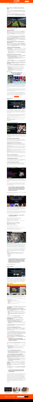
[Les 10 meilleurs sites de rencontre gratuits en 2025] (25, 389)
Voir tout (28, 386)
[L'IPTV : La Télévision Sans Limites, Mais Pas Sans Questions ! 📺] (16, 389)
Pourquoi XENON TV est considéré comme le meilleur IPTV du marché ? (8, 392)
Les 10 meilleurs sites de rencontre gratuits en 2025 (25, 392)
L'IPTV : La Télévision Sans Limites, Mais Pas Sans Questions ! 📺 (16, 392)
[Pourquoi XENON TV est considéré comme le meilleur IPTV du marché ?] (8, 389)
